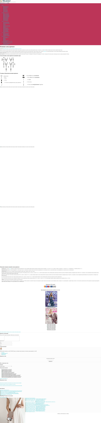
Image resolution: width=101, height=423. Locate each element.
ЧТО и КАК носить (5, 40)
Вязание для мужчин (6, 14)
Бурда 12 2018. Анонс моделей (51, 307)
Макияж (4, 38)
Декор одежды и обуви (6, 22)
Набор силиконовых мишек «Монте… (41, 398)
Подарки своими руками (6, 26)
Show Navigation (2, 3)
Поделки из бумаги (5, 29)
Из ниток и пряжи (5, 30)
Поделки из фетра (5, 28)
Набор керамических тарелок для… (51, 401)
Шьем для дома (5, 9)
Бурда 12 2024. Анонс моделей (51, 324)
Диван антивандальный (15, 393)
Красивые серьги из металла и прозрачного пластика (41, 404)
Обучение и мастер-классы (6, 43)
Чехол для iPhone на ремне (3, 397)
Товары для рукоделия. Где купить (7, 42)
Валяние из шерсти (5, 27)
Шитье (2, 5)
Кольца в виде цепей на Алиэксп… (41, 407)
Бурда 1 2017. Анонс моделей (51, 328)
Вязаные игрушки (5, 17)
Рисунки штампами (5, 31)
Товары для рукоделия (5, 44)
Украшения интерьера (6, 34)
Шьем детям (4, 8)
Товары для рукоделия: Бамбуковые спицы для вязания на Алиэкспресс (11, 377)
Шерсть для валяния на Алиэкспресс (6, 371)
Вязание (3, 12)
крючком (45, 51)
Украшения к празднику (6, 35)
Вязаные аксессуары (6, 18)
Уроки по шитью (5, 10)
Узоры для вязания (5, 20)
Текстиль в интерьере (6, 33)
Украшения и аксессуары (6, 25)
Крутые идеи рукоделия (6, 23)
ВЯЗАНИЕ (4, 48)
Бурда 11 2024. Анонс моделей (51, 325)
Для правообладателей (5, 353)
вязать (10, 268)
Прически (4, 39)
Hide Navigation (7, 3)
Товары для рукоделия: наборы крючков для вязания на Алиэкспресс (11, 375)
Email (0, 343)
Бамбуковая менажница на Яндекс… (40, 410)
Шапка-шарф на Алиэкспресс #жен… (41, 406)
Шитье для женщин (5, 7)
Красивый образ (5, 37)
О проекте (3, 352)
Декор (2, 21)
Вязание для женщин (6, 13)
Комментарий (2, 340)
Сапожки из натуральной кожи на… (45, 405)
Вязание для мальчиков (6, 15)
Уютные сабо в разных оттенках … (40, 403)
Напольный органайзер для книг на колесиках (16, 390)
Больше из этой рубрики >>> (4, 378)
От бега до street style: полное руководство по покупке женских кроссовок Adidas (11, 385)
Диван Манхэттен (9, 394)
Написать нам (3, 354)
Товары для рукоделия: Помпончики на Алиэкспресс (9, 374)
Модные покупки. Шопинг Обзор (7, 41)
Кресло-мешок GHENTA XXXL (17, 391)
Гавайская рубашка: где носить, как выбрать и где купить (7, 384)
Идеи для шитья (5, 11)
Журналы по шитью (6, 6)
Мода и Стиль (3, 36)
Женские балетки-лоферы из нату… (41, 399)
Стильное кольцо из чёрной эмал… (40, 402)
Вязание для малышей (6, 16)
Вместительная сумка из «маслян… (40, 409)
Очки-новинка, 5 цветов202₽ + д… (40, 400)
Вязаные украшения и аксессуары (16, 48)
